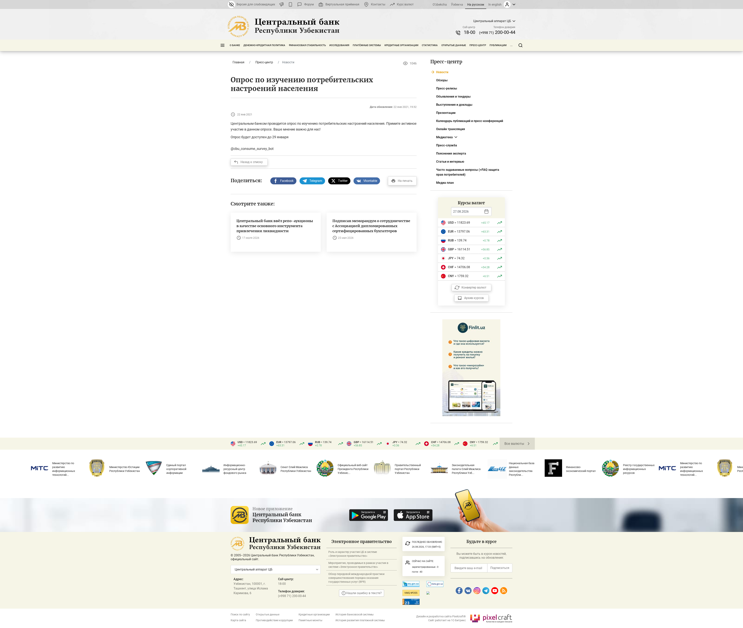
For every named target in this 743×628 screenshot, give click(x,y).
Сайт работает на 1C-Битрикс (447, 620)
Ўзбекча (457, 4)
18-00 (469, 32)
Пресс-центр (477, 45)
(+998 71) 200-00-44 (292, 596)
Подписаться (499, 568)
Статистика (430, 45)
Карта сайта (238, 620)
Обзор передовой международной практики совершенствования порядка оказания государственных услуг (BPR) (356, 577)
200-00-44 (497, 32)
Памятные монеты (310, 620)
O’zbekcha (440, 4)
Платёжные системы (367, 45)
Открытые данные (453, 45)
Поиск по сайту (240, 614)
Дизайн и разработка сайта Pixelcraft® (441, 616)
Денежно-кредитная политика (264, 45)
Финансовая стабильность (307, 45)
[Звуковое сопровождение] (281, 4)
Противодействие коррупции (274, 620)
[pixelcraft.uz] (491, 618)
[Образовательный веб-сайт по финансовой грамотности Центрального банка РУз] (471, 367)
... (511, 45)
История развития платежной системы (360, 620)
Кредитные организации (401, 45)
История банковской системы (355, 614)
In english (495, 4)
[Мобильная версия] (290, 4)
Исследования (339, 45)
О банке (235, 45)
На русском (475, 4)
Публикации (498, 45)
